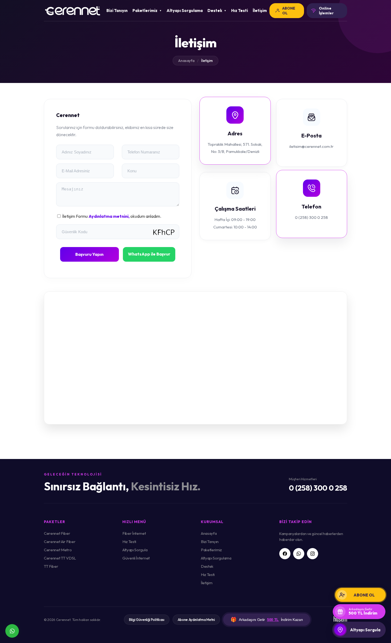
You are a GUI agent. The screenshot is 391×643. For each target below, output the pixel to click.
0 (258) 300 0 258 (311, 217)
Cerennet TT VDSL (60, 558)
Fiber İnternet (134, 533)
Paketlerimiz (211, 549)
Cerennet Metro (58, 549)
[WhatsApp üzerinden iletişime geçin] (12, 631)
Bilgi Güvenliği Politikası (146, 619)
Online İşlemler (326, 10)
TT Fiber (51, 566)
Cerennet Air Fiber (59, 541)
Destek (207, 566)
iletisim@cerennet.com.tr (311, 146)
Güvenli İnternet (136, 558)
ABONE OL (288, 10)
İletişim (260, 10)
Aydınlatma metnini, (109, 216)
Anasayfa (186, 60)
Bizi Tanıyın (117, 10)
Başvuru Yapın (89, 254)
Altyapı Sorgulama (185, 10)
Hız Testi (239, 10)
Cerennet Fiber (57, 533)
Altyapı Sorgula (134, 549)
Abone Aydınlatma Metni (196, 619)
